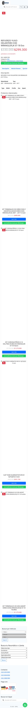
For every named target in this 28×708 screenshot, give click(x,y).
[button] (14, 63)
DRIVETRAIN (19, 61)
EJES (8, 59)
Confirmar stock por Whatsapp (15, 223)
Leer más (14, 219)
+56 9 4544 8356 (5, 675)
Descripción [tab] (5, 68)
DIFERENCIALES (11, 61)
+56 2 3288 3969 (5, 678)
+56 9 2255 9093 (5, 672)
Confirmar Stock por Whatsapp (15, 63)
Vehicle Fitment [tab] (16, 68)
